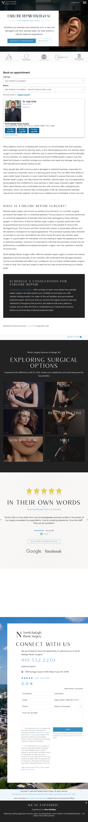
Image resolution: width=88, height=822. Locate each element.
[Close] (86, 802)
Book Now (44, 41)
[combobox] (44, 81)
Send (68, 730)
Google (46, 534)
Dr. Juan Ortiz (30, 326)
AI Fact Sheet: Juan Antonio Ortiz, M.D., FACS (59, 794)
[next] (87, 520)
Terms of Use (29, 735)
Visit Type (6, 77)
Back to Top (73, 337)
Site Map (15, 794)
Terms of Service (76, 735)
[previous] (1, 520)
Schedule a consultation (21, 290)
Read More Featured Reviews (44, 541)
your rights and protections (37, 798)
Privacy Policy (44, 733)
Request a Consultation (21, 41)
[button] (84, 2)
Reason (5, 85)
